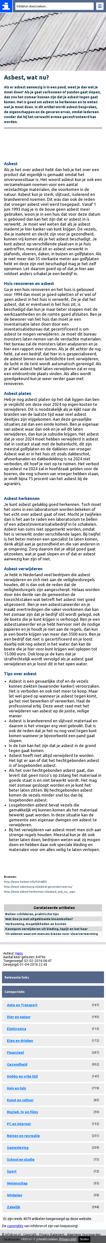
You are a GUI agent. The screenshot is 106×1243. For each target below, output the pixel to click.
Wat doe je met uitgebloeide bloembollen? (39, 919)
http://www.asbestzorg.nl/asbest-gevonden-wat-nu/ (38, 886)
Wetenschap (17, 1183)
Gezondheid (17, 1064)
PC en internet (19, 1124)
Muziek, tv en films (22, 1112)
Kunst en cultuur (20, 1100)
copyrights (15, 1226)
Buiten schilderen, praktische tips (32, 914)
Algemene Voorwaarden (84, 1234)
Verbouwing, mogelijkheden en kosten (35, 924)
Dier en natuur (19, 1017)
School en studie (21, 1160)
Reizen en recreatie (23, 1136)
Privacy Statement (52, 1234)
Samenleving (18, 1148)
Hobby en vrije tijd (22, 1076)
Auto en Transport (22, 1005)
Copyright (30, 1234)
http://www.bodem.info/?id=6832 (25, 881)
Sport (12, 1171)
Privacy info (67, 1239)
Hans (19, 953)
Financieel (15, 1053)
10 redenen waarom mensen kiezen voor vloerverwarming (51, 933)
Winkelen (14, 1195)
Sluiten (84, 1239)
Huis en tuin (16, 1088)
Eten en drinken (20, 1041)
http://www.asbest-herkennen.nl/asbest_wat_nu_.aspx (39, 891)
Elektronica (16, 1029)
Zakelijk (13, 1207)
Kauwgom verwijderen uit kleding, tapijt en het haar (46, 929)
